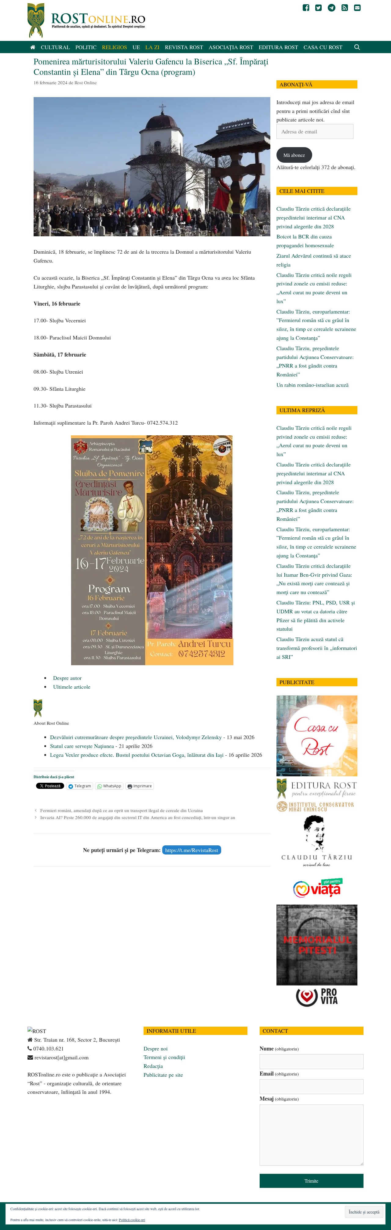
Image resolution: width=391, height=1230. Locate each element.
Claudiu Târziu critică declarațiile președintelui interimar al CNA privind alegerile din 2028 (313, 217)
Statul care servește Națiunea (82, 745)
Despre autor (67, 677)
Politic (86, 47)
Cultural (55, 47)
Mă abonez (294, 155)
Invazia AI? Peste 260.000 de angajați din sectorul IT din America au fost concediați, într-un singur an (137, 817)
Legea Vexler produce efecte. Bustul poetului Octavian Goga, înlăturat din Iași (137, 754)
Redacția (153, 1065)
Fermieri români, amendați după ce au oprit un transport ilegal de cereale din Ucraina (121, 810)
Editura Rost (278, 47)
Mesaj (279, 1098)
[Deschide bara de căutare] (357, 47)
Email (279, 1073)
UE (136, 47)
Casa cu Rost (323, 47)
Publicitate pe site (163, 1074)
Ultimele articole (71, 686)
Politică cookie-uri (132, 1219)
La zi (152, 47)
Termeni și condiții (164, 1057)
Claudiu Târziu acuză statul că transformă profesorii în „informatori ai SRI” (316, 647)
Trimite (311, 1180)
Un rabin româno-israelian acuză (312, 384)
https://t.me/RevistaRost (191, 850)
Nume (279, 1048)
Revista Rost (184, 47)
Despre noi (156, 1048)
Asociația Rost (231, 47)
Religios (114, 47)
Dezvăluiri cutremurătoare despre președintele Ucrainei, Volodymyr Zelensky (136, 737)
